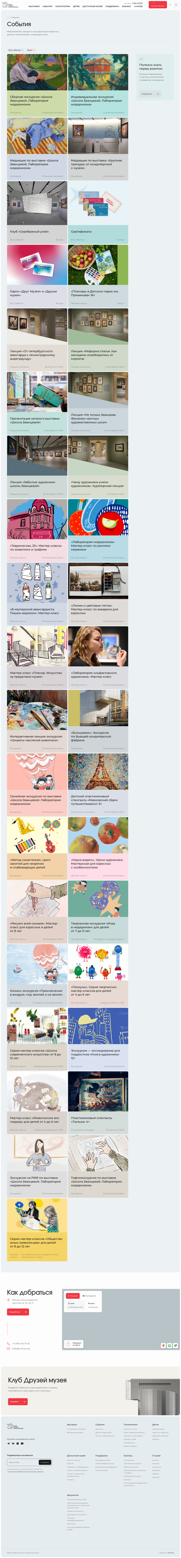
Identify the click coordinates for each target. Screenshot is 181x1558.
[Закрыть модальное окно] (120, 747)
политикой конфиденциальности (98, 808)
